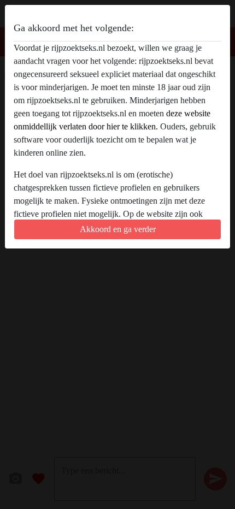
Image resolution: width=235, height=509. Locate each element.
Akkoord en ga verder (118, 229)
